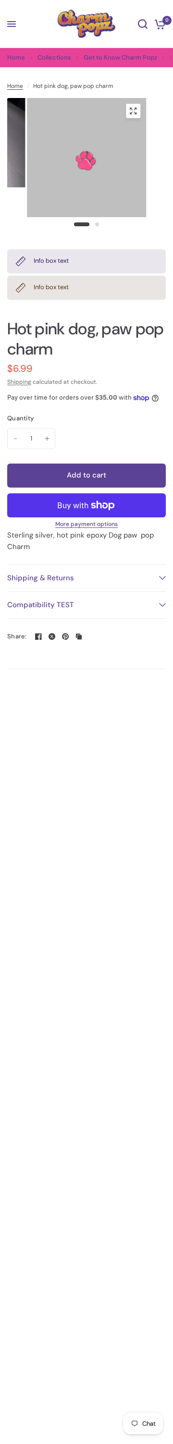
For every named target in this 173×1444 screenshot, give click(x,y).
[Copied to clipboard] (79, 636)
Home (16, 57)
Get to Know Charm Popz (120, 57)
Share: (17, 636)
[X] (52, 636)
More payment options (86, 524)
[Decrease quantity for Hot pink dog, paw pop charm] (15, 438)
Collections (54, 57)
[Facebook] (38, 636)
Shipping (19, 382)
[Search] (143, 24)
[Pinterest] (65, 636)
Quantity (20, 418)
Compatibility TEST (40, 605)
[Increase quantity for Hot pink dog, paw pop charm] (47, 438)
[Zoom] (133, 111)
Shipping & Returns (40, 578)
